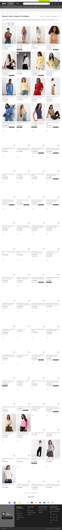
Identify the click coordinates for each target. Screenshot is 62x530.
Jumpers (42, 16)
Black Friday (40, 512)
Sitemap (17, 519)
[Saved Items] (55, 3)
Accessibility (58, 528)
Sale (11, 13)
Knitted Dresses (54, 16)
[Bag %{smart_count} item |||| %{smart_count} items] (58, 3)
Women (7, 13)
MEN (18, 3)
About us (29, 509)
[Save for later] (14, 42)
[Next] (59, 16)
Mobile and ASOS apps (42, 509)
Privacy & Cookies (49, 528)
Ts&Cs (54, 528)
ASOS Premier (18, 515)
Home (3, 13)
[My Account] (52, 3)
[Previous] (38, 16)
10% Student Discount (20, 517)
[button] (51, 514)
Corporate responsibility (31, 512)
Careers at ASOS (30, 510)
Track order (18, 511)
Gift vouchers (40, 510)
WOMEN (11, 3)
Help (17, 510)
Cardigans (47, 16)
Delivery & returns (19, 513)
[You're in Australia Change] (58, 1)
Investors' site (29, 514)
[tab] (4, 6)
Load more (31, 497)
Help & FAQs (53, 0)
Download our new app (44, 0)
